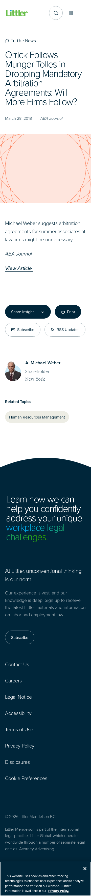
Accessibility (18, 712)
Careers (13, 680)
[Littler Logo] (17, 13)
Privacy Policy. (58, 890)
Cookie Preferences (26, 778)
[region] (45, 878)
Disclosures (17, 761)
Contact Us (17, 664)
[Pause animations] (71, 13)
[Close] (84, 868)
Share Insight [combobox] (22, 312)
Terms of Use (19, 729)
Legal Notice (18, 696)
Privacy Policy (19, 745)
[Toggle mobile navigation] (82, 13)
